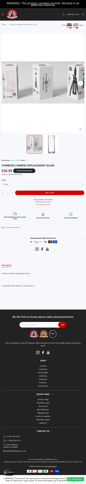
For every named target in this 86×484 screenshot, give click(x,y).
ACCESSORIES (43, 372)
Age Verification (43, 409)
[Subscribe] (62, 325)
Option (4, 180)
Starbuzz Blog (43, 399)
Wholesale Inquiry (43, 419)
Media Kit (43, 423)
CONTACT (43, 382)
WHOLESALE (43, 386)
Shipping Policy (43, 413)
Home (4, 25)
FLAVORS (43, 366)
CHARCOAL (43, 376)
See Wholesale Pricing (24, 171)
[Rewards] (9, 472)
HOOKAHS (43, 369)
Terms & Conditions (43, 416)
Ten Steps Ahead (51, 466)
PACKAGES (43, 379)
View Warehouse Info (43, 204)
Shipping (4, 174)
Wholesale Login (43, 403)
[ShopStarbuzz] (12, 14)
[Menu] (3, 14)
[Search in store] (83, 14)
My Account (43, 406)
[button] (80, 83)
